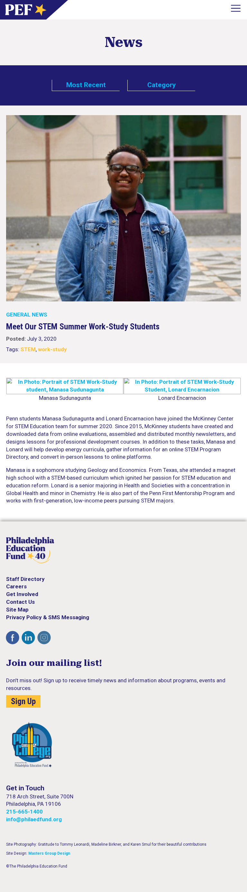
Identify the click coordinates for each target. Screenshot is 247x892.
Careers (16, 586)
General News (26, 314)
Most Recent (86, 85)
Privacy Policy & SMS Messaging (47, 617)
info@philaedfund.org (34, 819)
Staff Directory (25, 579)
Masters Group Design (49, 853)
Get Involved (22, 594)
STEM (28, 349)
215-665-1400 (24, 811)
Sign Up (23, 701)
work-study (52, 349)
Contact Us (20, 602)
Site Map (17, 609)
